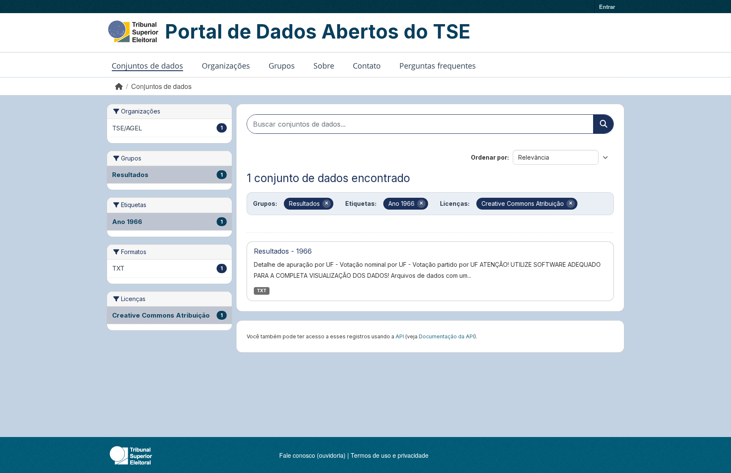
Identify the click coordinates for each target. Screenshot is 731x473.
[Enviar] (603, 124)
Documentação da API (446, 336)
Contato (367, 66)
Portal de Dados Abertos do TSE (317, 31)
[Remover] (326, 203)
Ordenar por (489, 157)
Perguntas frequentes (437, 66)
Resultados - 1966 (283, 251)
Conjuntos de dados (147, 66)
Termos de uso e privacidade (390, 455)
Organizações (226, 66)
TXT (262, 290)
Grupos (282, 66)
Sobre (323, 66)
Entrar (607, 7)
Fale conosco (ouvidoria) (312, 455)
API (400, 336)
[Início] (119, 86)
